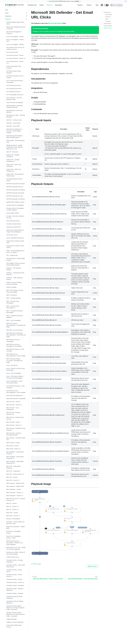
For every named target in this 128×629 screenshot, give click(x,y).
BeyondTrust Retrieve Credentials (16, 398)
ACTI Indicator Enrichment (13, 88)
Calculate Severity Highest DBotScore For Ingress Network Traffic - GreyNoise (15, 614)
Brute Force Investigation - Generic (13, 532)
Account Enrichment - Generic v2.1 (15, 62)
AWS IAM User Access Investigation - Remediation (14, 345)
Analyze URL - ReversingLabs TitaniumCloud (15, 175)
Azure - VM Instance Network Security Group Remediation (14, 377)
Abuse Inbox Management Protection (13, 32)
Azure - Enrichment (11, 365)
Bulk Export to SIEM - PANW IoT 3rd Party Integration (15, 553)
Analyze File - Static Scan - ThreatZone (14, 165)
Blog (97, 5)
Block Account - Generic (13, 401)
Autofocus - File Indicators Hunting (13, 268)
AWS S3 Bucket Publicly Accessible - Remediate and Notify (14, 360)
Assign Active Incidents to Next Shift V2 (15, 246)
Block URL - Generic (12, 512)
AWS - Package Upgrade (13, 298)
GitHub (77, 1)
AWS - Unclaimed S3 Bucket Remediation (14, 311)
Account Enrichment (12, 52)
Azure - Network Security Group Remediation (15, 369)
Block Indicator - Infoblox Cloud (15, 483)
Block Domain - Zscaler (13, 442)
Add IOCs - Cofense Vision (14, 120)
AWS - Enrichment (11, 295)
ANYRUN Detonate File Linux (14, 186)
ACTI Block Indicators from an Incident (15, 76)
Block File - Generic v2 (12, 480)
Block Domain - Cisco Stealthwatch (12, 408)
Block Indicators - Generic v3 (14, 495)
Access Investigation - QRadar (15, 44)
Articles (42, 5)
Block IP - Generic (11, 503)
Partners (89, 5)
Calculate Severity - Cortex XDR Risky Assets (15, 565)
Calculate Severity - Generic (14, 579)
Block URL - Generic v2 (13, 515)
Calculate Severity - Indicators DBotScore (14, 589)
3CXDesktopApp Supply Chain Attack (15, 23)
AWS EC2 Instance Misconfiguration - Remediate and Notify (15, 325)
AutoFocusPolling (11, 287)
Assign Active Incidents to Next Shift (15, 241)
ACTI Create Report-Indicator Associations (14, 81)
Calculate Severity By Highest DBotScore (14, 602)
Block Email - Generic (12, 445)
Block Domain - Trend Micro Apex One (16, 438)
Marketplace (58, 5)
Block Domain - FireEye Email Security (15, 418)
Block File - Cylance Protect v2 (15, 474)
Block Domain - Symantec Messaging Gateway (13, 434)
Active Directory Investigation (14, 102)
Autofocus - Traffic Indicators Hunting (14, 278)
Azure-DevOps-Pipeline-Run (14, 395)
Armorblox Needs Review (13, 224)
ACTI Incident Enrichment (13, 85)
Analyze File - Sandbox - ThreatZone (13, 155)
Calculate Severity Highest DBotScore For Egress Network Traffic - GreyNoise (15, 607)
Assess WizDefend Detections (15, 238)
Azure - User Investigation (13, 373)
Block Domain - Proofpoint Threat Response (15, 429)
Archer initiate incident (12, 213)
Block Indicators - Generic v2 (14, 492)
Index (6, 10)
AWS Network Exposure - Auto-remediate (15, 350)
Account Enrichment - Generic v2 (15, 58)
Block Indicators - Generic (13, 489)
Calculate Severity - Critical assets (14, 570)
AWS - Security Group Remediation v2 (12, 306)
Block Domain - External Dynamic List (13, 413)
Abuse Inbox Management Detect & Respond (15, 27)
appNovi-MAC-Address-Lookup (15, 202)
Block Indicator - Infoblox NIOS (15, 486)
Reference (49, 5)
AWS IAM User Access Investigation (13, 340)
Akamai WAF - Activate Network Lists (15, 141)
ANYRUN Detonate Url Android (15, 193)
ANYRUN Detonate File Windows (15, 190)
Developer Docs (32, 5)
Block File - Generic (12, 477)
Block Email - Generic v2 (13, 448)
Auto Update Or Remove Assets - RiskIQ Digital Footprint (16, 264)
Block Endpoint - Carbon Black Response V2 (15, 457)
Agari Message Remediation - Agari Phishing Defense (14, 136)
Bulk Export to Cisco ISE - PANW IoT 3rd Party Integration (15, 548)
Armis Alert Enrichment (13, 221)
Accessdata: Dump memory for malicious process (15, 48)
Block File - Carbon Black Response (13, 467)
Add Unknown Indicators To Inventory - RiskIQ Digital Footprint (14, 130)
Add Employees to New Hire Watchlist (14, 111)
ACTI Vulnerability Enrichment (14, 94)
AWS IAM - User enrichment (14, 330)
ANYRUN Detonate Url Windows (15, 199)
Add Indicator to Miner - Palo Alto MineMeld (15, 116)
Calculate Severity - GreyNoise (15, 585)
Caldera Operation (11, 619)
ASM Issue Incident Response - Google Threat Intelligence (15, 231)
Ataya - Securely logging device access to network (15, 251)
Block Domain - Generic (13, 422)
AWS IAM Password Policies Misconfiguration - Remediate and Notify (15, 334)
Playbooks (8, 19)
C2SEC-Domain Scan (12, 557)
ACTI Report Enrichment (13, 91)
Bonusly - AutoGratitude (13, 518)
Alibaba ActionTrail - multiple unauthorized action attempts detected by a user (14, 147)
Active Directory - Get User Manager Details (14, 98)
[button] (106, 5)
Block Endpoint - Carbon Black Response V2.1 (15, 462)
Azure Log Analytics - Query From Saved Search (14, 382)
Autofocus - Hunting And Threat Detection (15, 273)
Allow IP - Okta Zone (12, 152)
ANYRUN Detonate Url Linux (14, 196)
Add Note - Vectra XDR (13, 126)
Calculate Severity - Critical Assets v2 (14, 575)
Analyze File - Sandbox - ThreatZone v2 (13, 160)
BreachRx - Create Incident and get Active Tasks (15, 522)
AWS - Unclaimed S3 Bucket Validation (14, 316)
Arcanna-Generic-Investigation (15, 205)
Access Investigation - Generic (15, 36)
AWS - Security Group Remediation (12, 302)
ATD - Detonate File (12, 255)
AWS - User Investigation (13, 320)
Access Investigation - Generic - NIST (15, 40)
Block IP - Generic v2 (12, 506)
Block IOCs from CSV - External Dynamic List (15, 499)
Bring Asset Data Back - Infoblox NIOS (15, 527)
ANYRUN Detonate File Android (15, 183)
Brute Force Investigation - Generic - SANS (13, 537)
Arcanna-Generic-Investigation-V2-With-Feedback (15, 209)
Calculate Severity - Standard (14, 593)
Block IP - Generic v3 (12, 509)
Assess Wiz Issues (11, 235)
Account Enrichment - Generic (15, 55)
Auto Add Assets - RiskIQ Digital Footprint (15, 259)
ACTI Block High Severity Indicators (13, 72)
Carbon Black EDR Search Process (14, 626)
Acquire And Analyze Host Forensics (13, 67)
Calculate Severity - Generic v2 (15, 582)
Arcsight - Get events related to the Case (15, 217)
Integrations (8, 16)
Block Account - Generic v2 (14, 404)
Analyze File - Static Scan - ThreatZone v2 (14, 170)
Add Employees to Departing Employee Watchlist (14, 106)
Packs (7, 13)
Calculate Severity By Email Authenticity (14, 597)
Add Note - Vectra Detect (13, 123)
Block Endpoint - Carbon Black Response (15, 452)
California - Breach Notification (15, 622)
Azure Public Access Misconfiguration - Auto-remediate (15, 391)
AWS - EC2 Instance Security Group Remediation (14, 291)
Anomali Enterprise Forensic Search (14, 179)
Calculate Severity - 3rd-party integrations (14, 561)
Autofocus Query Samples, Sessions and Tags (14, 283)
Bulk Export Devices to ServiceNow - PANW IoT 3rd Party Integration (14, 542)
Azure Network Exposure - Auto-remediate (15, 386)
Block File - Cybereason (13, 471)
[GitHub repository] (102, 5)
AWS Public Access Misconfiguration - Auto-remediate (15, 355)
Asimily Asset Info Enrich (13, 227)
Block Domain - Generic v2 (14, 425)
